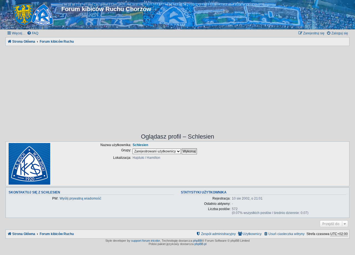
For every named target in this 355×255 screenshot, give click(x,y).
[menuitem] (32, 33)
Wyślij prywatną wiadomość (80, 198)
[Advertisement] (177, 86)
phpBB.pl (200, 244)
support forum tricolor (145, 240)
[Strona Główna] (34, 14)
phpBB (197, 240)
